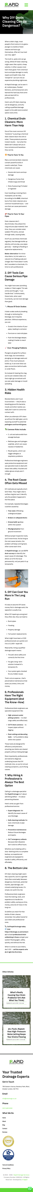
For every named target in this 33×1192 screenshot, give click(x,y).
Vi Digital (24, 1180)
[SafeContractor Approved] (8, 1150)
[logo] (12, 2)
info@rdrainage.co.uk (9, 1099)
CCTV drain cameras (15, 725)
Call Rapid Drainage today (16, 927)
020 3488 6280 (7, 1108)
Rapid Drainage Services (21, 1175)
